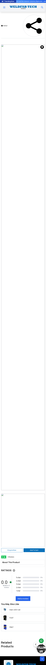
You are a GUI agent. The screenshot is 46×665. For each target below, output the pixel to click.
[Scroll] (42, 658)
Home (5, 26)
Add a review (23, 598)
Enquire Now (12, 550)
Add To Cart (34, 550)
